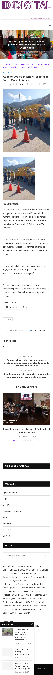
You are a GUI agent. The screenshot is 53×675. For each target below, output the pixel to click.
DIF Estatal (8, 573)
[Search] (50, 25)
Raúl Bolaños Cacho (39, 594)
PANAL (26, 591)
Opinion (6, 535)
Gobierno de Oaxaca (12, 577)
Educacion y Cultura (12, 511)
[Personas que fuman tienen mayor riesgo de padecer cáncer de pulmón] (7, 666)
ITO (4, 580)
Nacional (7, 529)
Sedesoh (34, 605)
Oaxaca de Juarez (11, 591)
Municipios (8, 523)
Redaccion (18, 84)
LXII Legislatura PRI (34, 584)
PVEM (20, 594)
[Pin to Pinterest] (41, 330)
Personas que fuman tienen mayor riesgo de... (23, 666)
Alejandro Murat (15, 566)
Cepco (6, 569)
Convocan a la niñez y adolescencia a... (22, 651)
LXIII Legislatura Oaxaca (18, 580)
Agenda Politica (22, 64)
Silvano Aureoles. (30, 609)
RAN (27, 594)
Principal (6, 64)
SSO (12, 612)
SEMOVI (13, 609)
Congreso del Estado (38, 569)
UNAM (27, 612)
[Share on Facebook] (35, 330)
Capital (6, 498)
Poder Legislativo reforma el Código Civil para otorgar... (26, 430)
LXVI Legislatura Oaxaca (14, 587)
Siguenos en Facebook (17, 466)
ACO (5, 566)
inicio (5, 517)
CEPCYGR (14, 569)
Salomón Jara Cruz (11, 598)
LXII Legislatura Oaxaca (13, 584)
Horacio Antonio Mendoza (35, 577)
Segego (42, 605)
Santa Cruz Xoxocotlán (31, 598)
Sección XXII (38, 602)
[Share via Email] (44, 330)
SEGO (5, 609)
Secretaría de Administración (16, 605)
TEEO (20, 612)
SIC (19, 609)
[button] (3, 44)
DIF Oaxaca (19, 573)
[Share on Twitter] (38, 330)
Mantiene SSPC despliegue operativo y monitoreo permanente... (22, 634)
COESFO (8, 319)
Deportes (7, 504)
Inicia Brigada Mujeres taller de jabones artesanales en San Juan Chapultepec (26, 44)
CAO (40, 566)
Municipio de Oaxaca (35, 587)
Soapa (6, 612)
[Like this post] (32, 330)
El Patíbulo (31, 573)
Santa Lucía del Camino (13, 602)
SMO (41, 609)
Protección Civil (10, 594)
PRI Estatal (35, 591)
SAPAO (29, 602)
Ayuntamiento (30, 566)
